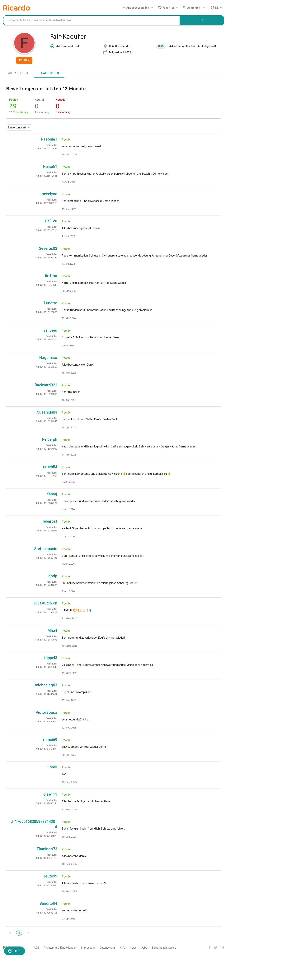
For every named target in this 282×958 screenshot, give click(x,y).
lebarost (50, 521)
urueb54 (50, 467)
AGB (36, 947)
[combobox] (91, 20)
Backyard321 (46, 385)
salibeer (50, 330)
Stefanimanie (45, 548)
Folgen (24, 60)
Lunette (50, 303)
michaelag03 (46, 685)
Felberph (49, 439)
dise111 (50, 794)
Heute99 (50, 876)
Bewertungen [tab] (49, 73)
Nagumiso (48, 357)
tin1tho (51, 275)
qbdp (52, 576)
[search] (202, 20)
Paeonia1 (49, 139)
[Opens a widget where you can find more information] (14, 951)
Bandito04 (48, 903)
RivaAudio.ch (45, 603)
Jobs (144, 947)
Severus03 (48, 248)
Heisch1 (50, 166)
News (133, 947)
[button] (138, 8)
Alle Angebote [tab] (18, 73)
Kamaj (51, 494)
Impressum (88, 947)
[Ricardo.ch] (16, 8)
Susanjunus (47, 412)
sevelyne (49, 194)
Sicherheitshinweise (164, 947)
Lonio (52, 767)
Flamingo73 (47, 849)
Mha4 (52, 630)
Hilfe (122, 947)
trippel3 (50, 657)
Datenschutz (107, 947)
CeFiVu (51, 221)
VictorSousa (46, 712)
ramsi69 (50, 739)
